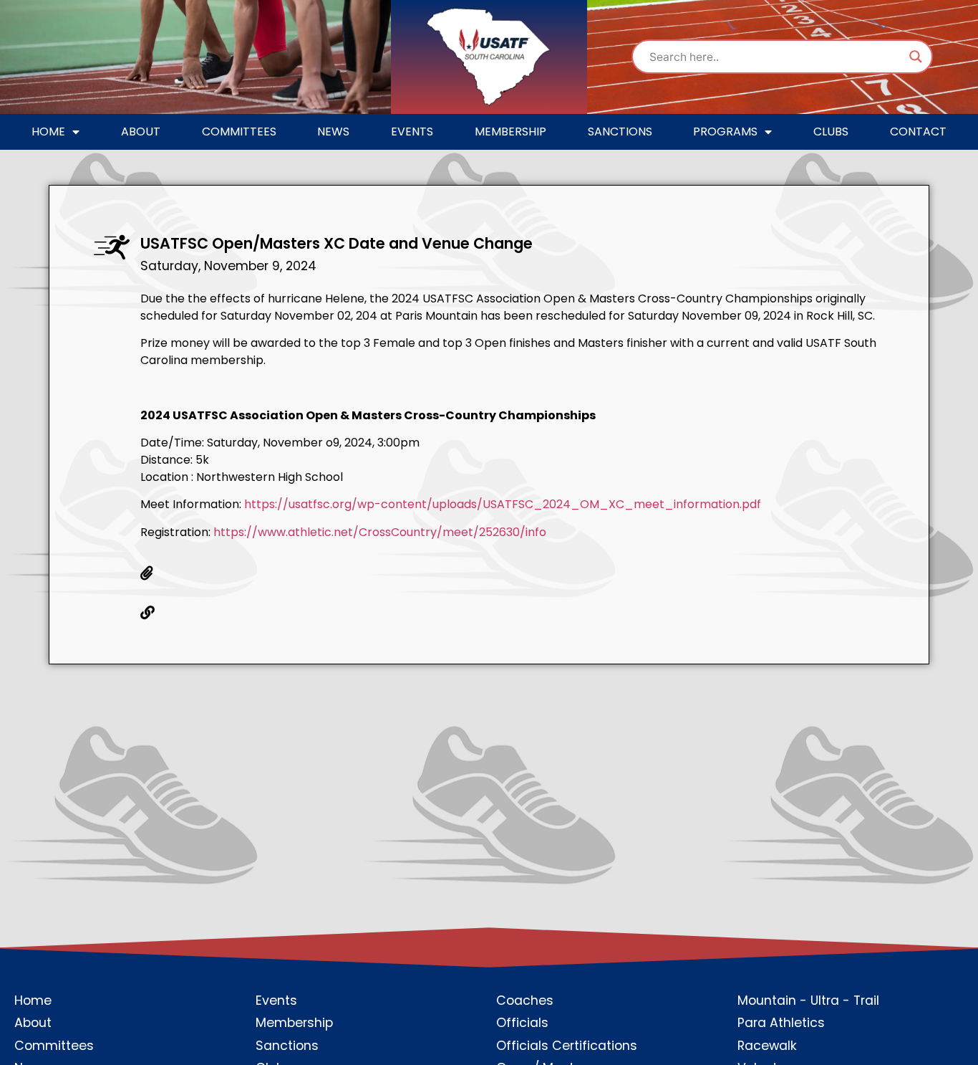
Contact (918, 131)
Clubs (830, 131)
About (140, 131)
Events (412, 131)
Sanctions (620, 131)
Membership (510, 131)
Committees (239, 131)
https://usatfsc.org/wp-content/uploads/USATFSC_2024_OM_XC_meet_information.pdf (502, 504)
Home (48, 131)
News (333, 131)
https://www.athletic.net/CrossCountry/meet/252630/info (379, 532)
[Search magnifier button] (916, 57)
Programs (725, 131)
